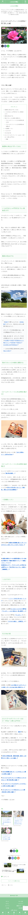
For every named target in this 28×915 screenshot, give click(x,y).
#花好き (19, 342)
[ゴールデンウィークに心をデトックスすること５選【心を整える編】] (6, 831)
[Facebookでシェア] (5, 46)
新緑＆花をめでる (9, 116)
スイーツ (7, 905)
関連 (7, 139)
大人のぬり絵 (8, 132)
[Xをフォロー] (9, 858)
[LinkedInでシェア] (11, 592)
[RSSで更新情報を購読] (18, 858)
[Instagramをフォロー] (12, 858)
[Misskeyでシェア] (23, 584)
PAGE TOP (14, 895)
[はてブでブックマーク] (11, 588)
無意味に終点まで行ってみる (11, 109)
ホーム (7, 901)
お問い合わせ (14, 910)
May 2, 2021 (6, 350)
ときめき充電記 (14, 1)
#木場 (11, 340)
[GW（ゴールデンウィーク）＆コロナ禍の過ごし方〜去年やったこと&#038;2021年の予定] (18, 814)
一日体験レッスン (9, 128)
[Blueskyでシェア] (17, 584)
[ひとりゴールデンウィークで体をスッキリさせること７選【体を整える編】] (6, 814)
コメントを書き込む (14, 881)
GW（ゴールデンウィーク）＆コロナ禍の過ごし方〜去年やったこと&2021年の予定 (18, 820)
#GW (6, 322)
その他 (7, 908)
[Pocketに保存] (17, 588)
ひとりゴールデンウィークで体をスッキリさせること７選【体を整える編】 (6, 820)
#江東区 (7, 340)
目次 (12, 106)
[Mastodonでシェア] (11, 584)
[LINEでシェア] (8, 46)
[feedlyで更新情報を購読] (15, 858)
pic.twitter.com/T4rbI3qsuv (10, 344)
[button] (25, 470)
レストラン (20, 903)
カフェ (7, 903)
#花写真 (13, 342)
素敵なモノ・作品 (21, 905)
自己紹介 (21, 908)
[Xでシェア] (2, 46)
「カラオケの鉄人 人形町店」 (15, 621)
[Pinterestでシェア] (4, 592)
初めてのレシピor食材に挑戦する (12, 118)
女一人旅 (21, 901)
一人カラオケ (8, 130)
